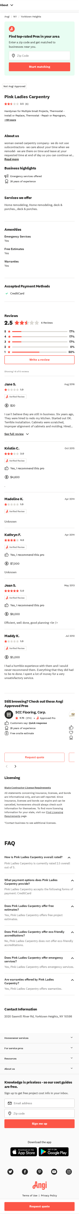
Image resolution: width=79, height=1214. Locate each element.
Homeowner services (16, 1038)
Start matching (39, 67)
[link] (34, 724)
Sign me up (39, 1124)
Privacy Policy (49, 1195)
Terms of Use (29, 1195)
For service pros (13, 1048)
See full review (14, 434)
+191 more (10, 120)
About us (9, 1069)
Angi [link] (7, 16)
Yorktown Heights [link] (31, 16)
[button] (6, 767)
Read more (11, 159)
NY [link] (15, 16)
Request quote (34, 757)
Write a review (39, 360)
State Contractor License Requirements (27, 787)
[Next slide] (15, 766)
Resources (10, 1058)
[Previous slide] (6, 766)
